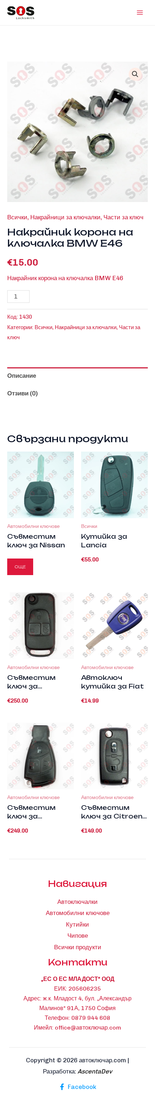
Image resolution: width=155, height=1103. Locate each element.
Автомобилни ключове (78, 912)
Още (20, 566)
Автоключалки (77, 901)
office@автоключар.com (88, 1027)
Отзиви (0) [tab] (22, 393)
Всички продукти (77, 947)
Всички (17, 217)
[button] (135, 74)
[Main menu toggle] (140, 13)
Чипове (77, 935)
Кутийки (77, 924)
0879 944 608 (90, 1017)
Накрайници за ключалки (65, 217)
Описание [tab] (21, 375)
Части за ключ (123, 217)
